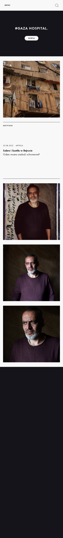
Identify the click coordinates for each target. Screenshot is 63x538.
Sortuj (31, 38)
